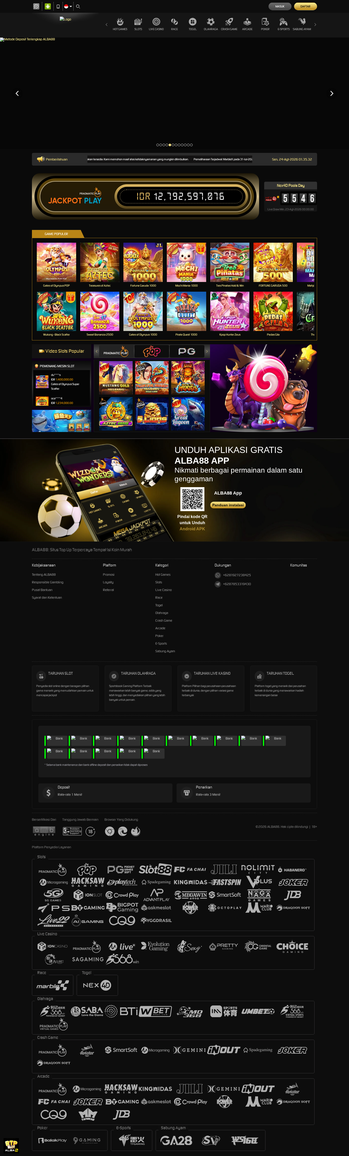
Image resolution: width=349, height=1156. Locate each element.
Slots (138, 29)
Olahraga (211, 29)
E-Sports (284, 29)
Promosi (108, 574)
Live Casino (156, 29)
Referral (108, 590)
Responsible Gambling (47, 582)
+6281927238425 (237, 575)
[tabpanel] (174, 93)
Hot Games (120, 29)
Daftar (305, 6)
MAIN (60, 262)
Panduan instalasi (228, 505)
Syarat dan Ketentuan (47, 597)
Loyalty (108, 582)
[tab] (116, 351)
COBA (119, 372)
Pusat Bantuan (42, 590)
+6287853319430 (237, 584)
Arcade (247, 29)
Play (93, 201)
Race (174, 29)
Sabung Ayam (302, 29)
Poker (265, 29)
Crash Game (229, 29)
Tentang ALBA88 (44, 574)
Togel (193, 29)
